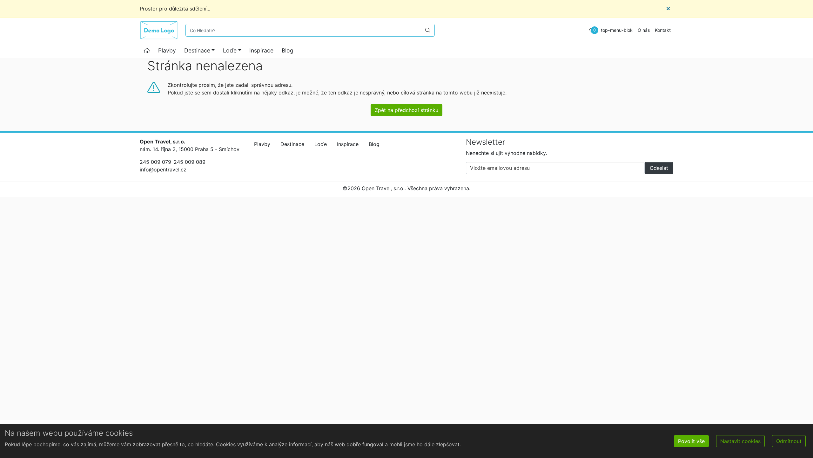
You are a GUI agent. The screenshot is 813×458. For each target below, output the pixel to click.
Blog (287, 50)
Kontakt (663, 30)
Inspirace (261, 50)
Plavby (167, 50)
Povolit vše (691, 441)
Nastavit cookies (740, 441)
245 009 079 (155, 162)
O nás (644, 30)
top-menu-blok (617, 30)
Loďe (230, 50)
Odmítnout (789, 441)
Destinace (197, 50)
